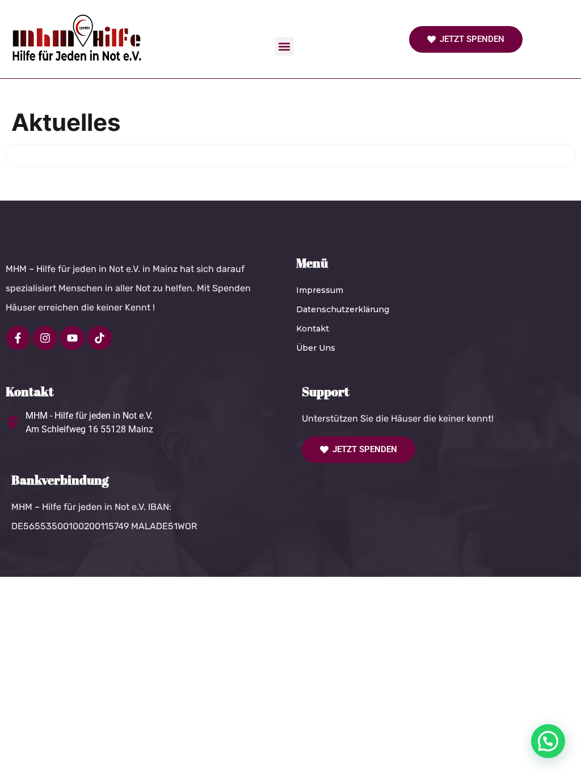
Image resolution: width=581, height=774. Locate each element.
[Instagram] (45, 338)
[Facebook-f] (18, 338)
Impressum (319, 290)
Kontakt (312, 329)
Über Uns (315, 348)
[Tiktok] (99, 338)
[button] (284, 46)
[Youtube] (72, 338)
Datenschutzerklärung (342, 309)
